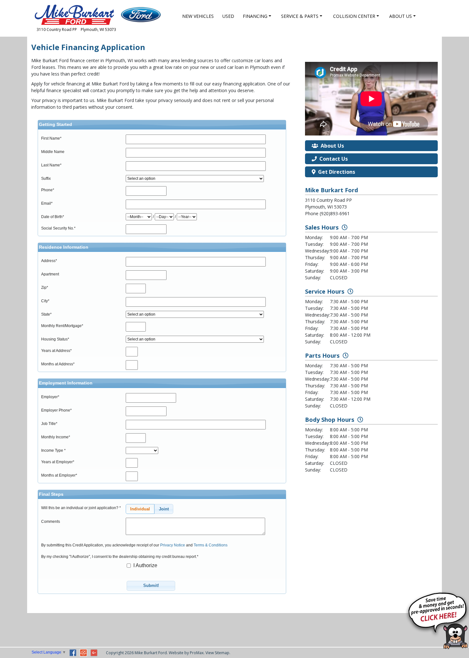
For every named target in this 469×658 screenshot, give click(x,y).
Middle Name (52, 152)
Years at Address (56, 350)
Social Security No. (58, 228)
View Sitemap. (217, 652)
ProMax (197, 652)
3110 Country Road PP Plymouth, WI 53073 (76, 29)
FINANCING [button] (255, 16)
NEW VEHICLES (198, 16)
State (46, 314)
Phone (47, 190)
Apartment (50, 274)
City (45, 301)
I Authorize (144, 565)
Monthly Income (55, 437)
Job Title (49, 423)
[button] (140, 509)
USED (228, 16)
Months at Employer (59, 475)
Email (47, 203)
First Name (51, 138)
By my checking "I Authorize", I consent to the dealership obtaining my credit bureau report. (119, 557)
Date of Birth (52, 217)
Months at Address (58, 364)
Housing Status (55, 339)
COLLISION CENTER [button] (354, 16)
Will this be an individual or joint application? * (81, 508)
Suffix (46, 178)
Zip (44, 287)
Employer (50, 397)
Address (49, 261)
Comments (50, 521)
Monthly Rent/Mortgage (62, 326)
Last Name (51, 165)
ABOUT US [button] (400, 16)
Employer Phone (56, 410)
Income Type (53, 450)
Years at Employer (57, 462)
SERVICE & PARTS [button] (299, 16)
